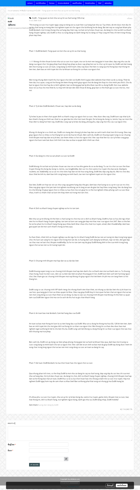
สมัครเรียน (108, 3)
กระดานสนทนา (14, 10)
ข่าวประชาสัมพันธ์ (63, 3)
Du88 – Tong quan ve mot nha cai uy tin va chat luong (58, 10)
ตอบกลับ (35, 465)
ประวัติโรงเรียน (41, 3)
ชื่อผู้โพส (12, 444)
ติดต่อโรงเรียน (90, 3)
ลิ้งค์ (99, 3)
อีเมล (10, 450)
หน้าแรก (30, 3)
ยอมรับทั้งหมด (121, 485)
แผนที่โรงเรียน (77, 3)
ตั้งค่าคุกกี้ (110, 485)
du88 (31, 61)
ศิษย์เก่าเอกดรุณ (28, 10)
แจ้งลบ (129, 18)
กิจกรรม (51, 3)
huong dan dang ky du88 (48, 405)
